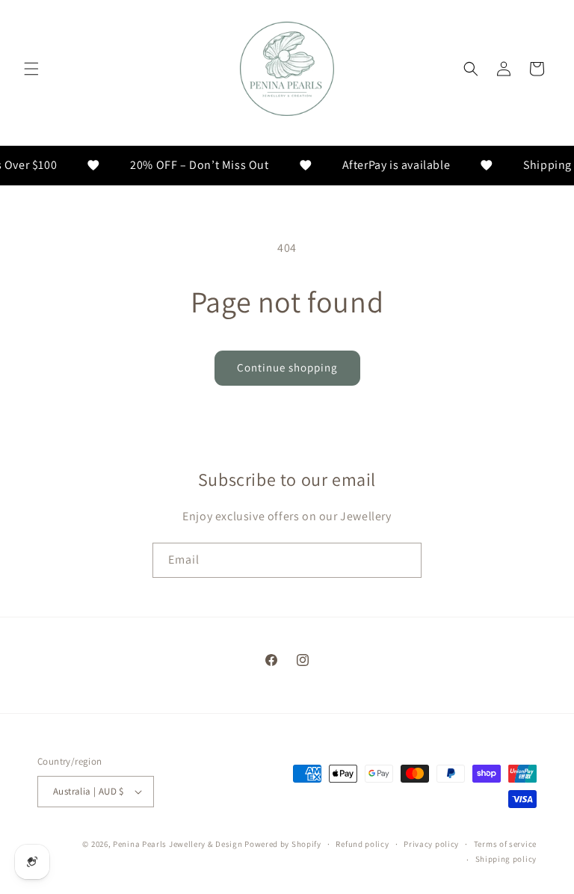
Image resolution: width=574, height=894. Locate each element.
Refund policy (362, 844)
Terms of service (505, 844)
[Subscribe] (404, 560)
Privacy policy (431, 844)
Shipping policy (506, 859)
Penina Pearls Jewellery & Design (177, 844)
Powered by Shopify (282, 844)
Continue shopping (287, 367)
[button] (31, 68)
